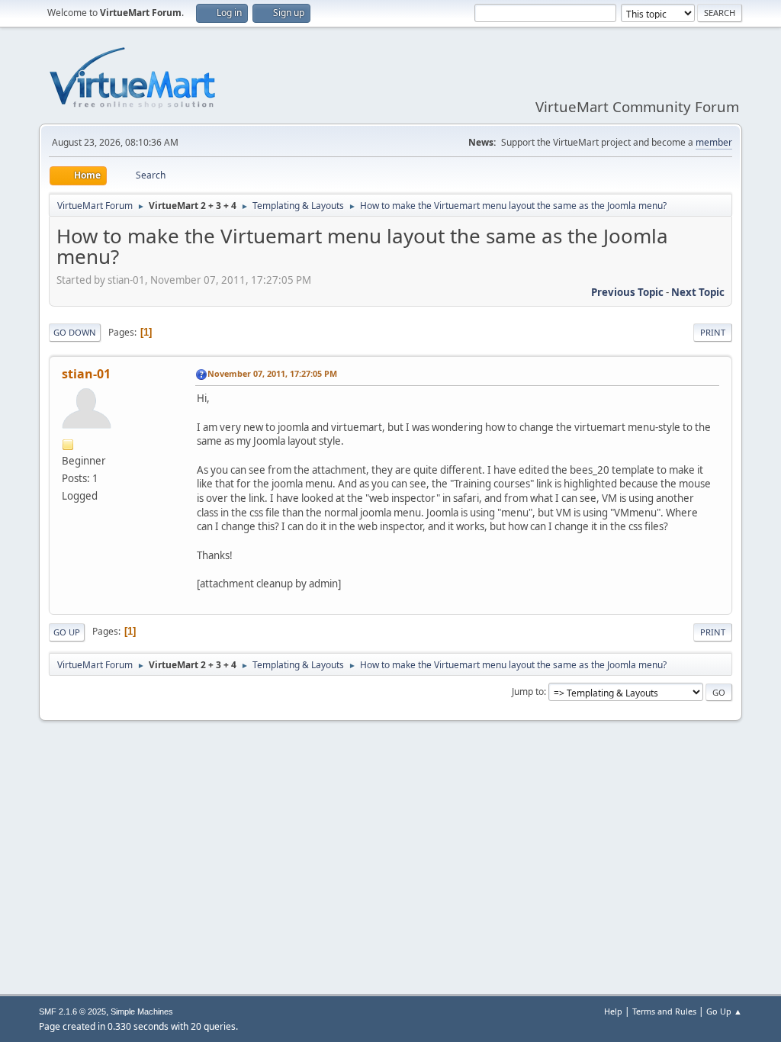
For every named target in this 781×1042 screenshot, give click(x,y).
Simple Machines (142, 1011)
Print (712, 332)
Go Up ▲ (724, 1011)
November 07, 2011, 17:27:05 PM (272, 373)
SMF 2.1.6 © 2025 (72, 1011)
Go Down (74, 332)
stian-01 (86, 373)
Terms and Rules (664, 1011)
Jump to (528, 691)
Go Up (66, 632)
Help (613, 1011)
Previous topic (627, 292)
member (714, 142)
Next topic (698, 292)
